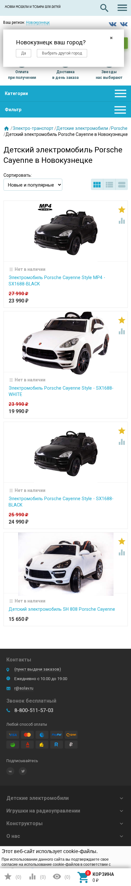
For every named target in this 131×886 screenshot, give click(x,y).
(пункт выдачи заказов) (37, 669)
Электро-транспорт (32, 128)
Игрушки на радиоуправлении (43, 811)
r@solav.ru (23, 688)
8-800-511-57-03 (33, 710)
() (12, 876)
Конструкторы (24, 823)
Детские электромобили (82, 128)
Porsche (119, 128)
